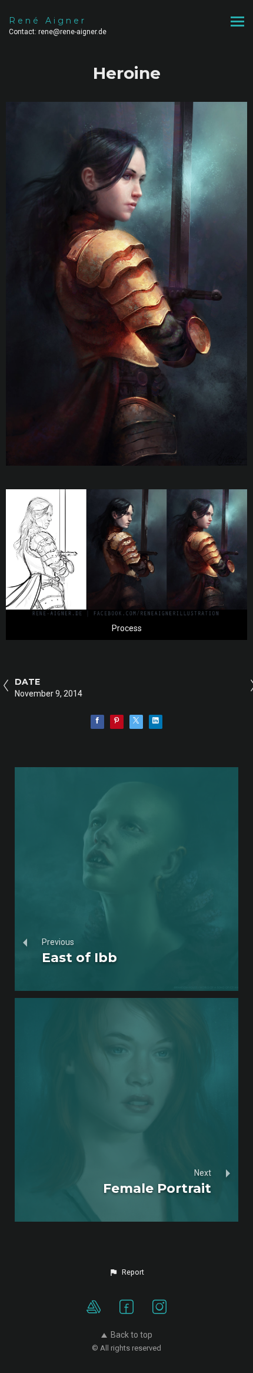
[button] (126, 1272)
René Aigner (47, 20)
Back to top (131, 1334)
